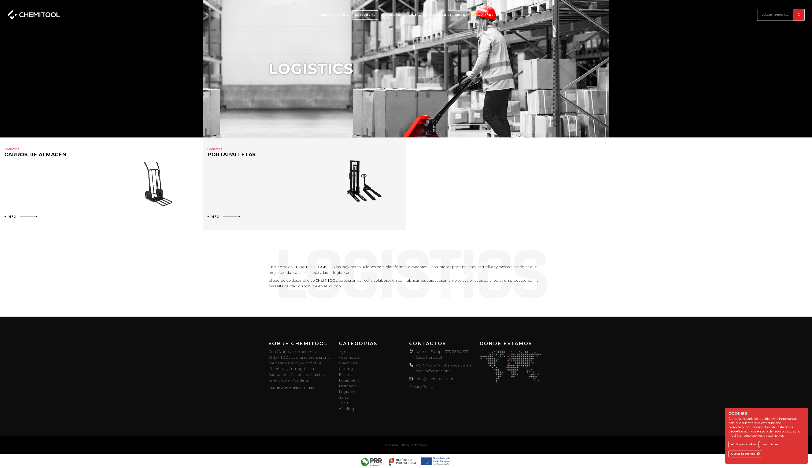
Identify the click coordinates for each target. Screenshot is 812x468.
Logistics (347, 392)
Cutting (346, 369)
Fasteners (347, 386)
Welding (346, 409)
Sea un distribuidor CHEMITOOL (296, 388)
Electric (345, 375)
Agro (343, 352)
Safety (344, 397)
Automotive (349, 357)
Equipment (349, 380)
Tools (343, 403)
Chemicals (348, 363)
